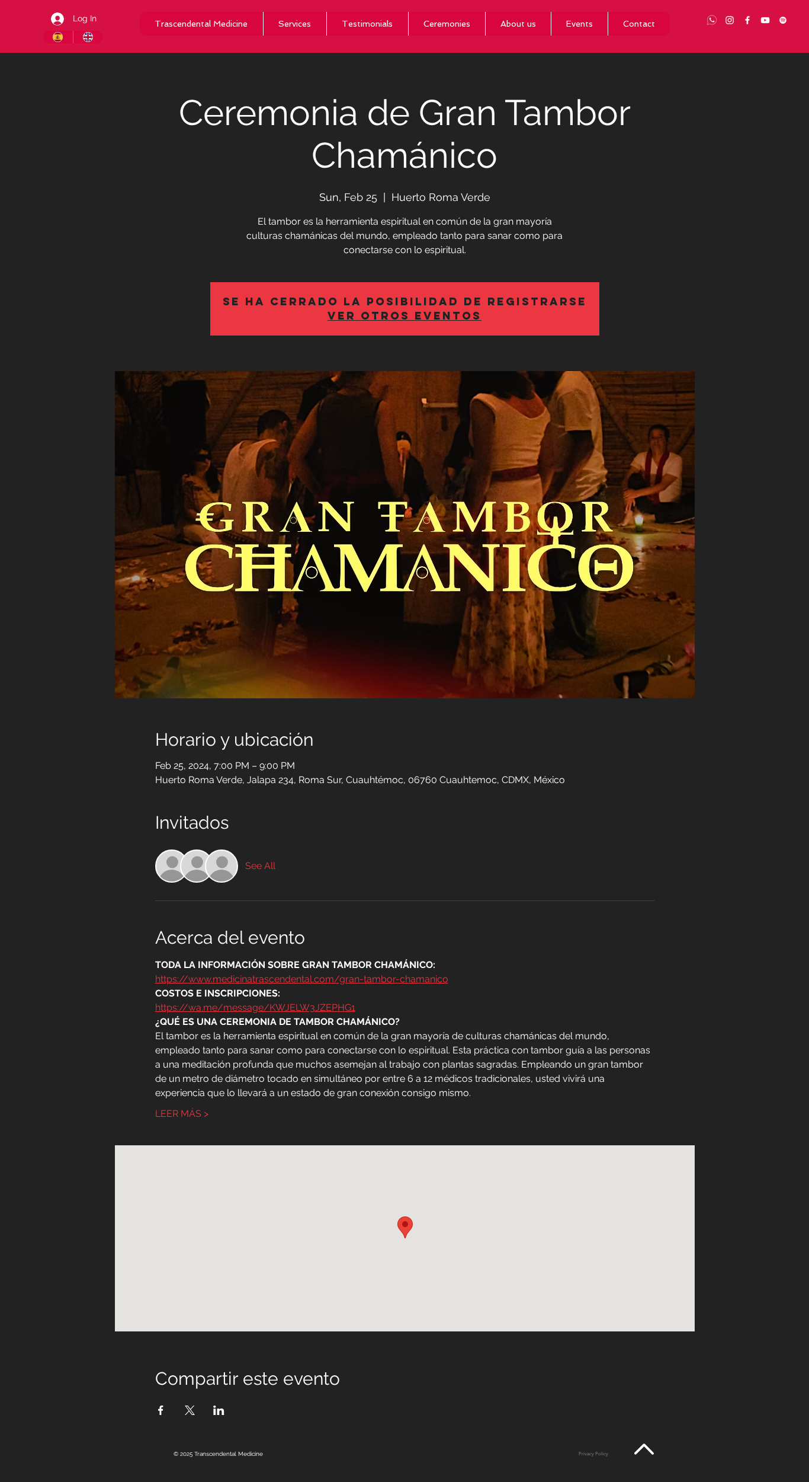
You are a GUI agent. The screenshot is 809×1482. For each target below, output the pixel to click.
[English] (88, 37)
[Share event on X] (189, 1410)
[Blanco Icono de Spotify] (783, 20)
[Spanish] (58, 37)
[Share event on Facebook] (160, 1410)
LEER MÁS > (181, 1113)
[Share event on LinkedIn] (218, 1410)
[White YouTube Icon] (765, 20)
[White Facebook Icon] (747, 20)
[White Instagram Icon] (729, 20)
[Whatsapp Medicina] (712, 20)
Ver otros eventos (404, 315)
